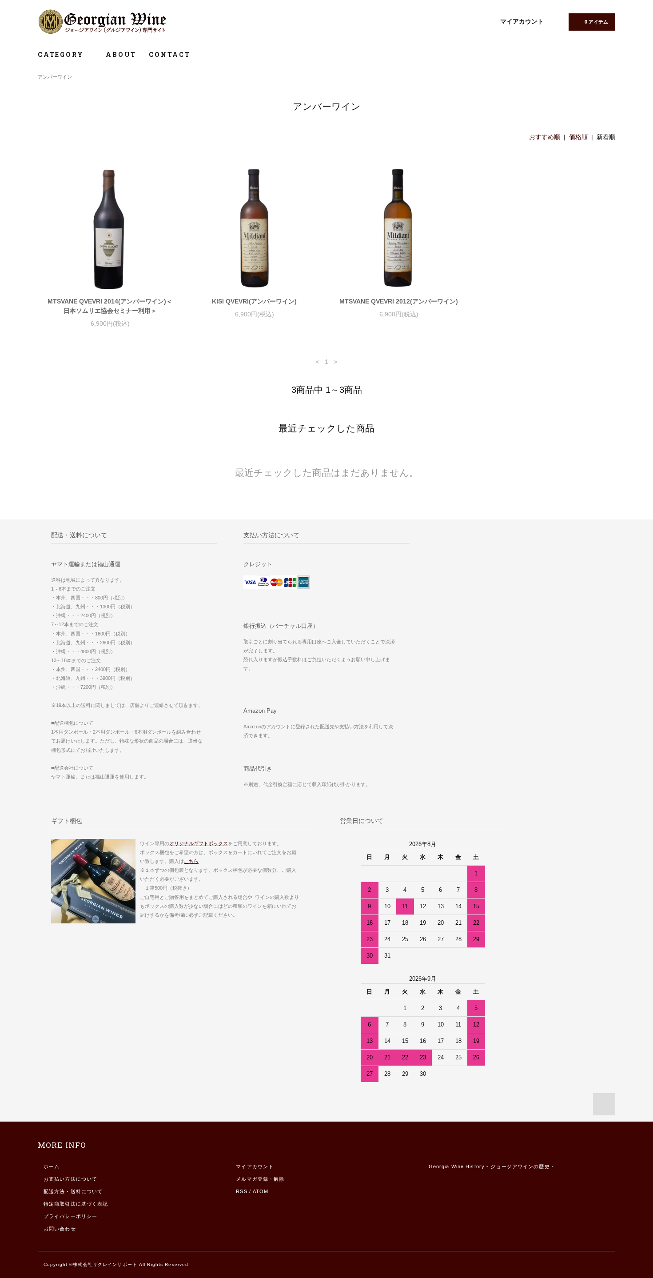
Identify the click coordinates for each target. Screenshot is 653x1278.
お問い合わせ (60, 1228)
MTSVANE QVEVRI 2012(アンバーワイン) (398, 301)
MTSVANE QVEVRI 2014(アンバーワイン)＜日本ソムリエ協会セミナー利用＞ (110, 306)
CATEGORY (62, 54)
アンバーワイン (55, 77)
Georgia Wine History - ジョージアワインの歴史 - (491, 1166)
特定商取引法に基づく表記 (76, 1203)
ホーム (52, 1166)
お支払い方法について (70, 1179)
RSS (241, 1191)
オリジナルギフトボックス (198, 843)
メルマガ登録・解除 (260, 1179)
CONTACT (170, 54)
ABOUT (121, 54)
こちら (191, 861)
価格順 (578, 136)
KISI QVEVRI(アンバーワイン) (254, 301)
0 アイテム (596, 21)
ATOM (260, 1191)
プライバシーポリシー (70, 1216)
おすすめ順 (544, 136)
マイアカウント (522, 21)
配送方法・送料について (73, 1191)
